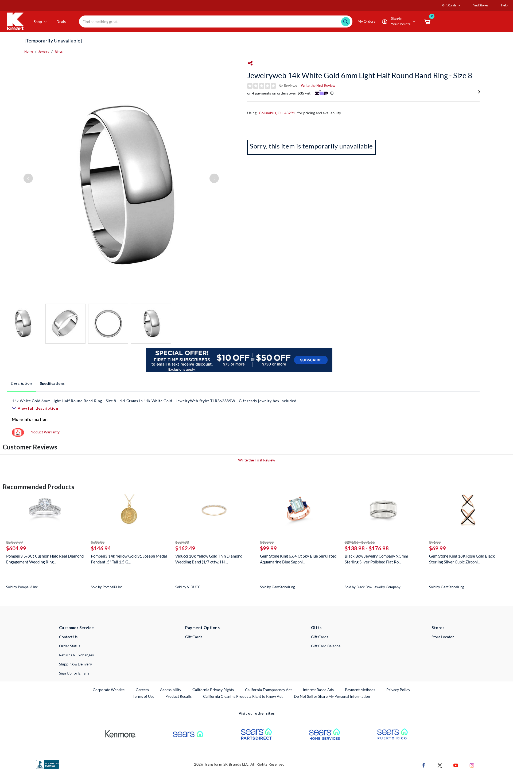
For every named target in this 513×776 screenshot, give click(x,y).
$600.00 (97, 542)
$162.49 (185, 548)
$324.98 (182, 542)
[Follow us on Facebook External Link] (423, 765)
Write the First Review (318, 85)
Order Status (69, 646)
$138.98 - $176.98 (367, 548)
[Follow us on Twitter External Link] (439, 765)
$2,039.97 (14, 542)
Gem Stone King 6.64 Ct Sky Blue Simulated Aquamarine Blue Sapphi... (298, 559)
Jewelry (43, 51)
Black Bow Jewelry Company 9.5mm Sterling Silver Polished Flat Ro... (376, 559)
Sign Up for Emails (74, 673)
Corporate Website (109, 689)
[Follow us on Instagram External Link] (472, 765)
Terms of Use (143, 696)
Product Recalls (178, 696)
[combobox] (216, 21)
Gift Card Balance (325, 646)
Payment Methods (360, 689)
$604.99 (16, 548)
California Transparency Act (268, 689)
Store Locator (443, 636)
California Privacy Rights (213, 689)
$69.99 (437, 548)
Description (21, 383)
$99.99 (268, 548)
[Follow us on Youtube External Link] (455, 765)
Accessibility (170, 689)
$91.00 (435, 542)
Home (28, 51)
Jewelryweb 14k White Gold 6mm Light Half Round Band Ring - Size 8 (359, 75)
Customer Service (76, 627)
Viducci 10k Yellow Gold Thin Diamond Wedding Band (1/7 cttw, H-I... (208, 559)
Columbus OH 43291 (277, 113)
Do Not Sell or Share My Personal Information (332, 696)
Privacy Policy (398, 689)
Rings (59, 51)
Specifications (52, 383)
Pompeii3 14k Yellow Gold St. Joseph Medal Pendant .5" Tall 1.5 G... (129, 559)
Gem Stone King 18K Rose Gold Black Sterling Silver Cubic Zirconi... (462, 559)
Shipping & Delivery (75, 664)
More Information (30, 419)
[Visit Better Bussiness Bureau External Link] (47, 764)
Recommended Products (38, 487)
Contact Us (68, 636)
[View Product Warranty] (18, 432)
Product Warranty (44, 432)
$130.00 (267, 542)
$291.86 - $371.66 (360, 542)
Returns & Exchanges (76, 655)
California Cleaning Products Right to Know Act (243, 696)
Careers (142, 689)
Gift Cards (193, 636)
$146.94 (101, 548)
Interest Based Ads (318, 689)
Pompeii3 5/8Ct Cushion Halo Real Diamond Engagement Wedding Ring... (45, 559)
